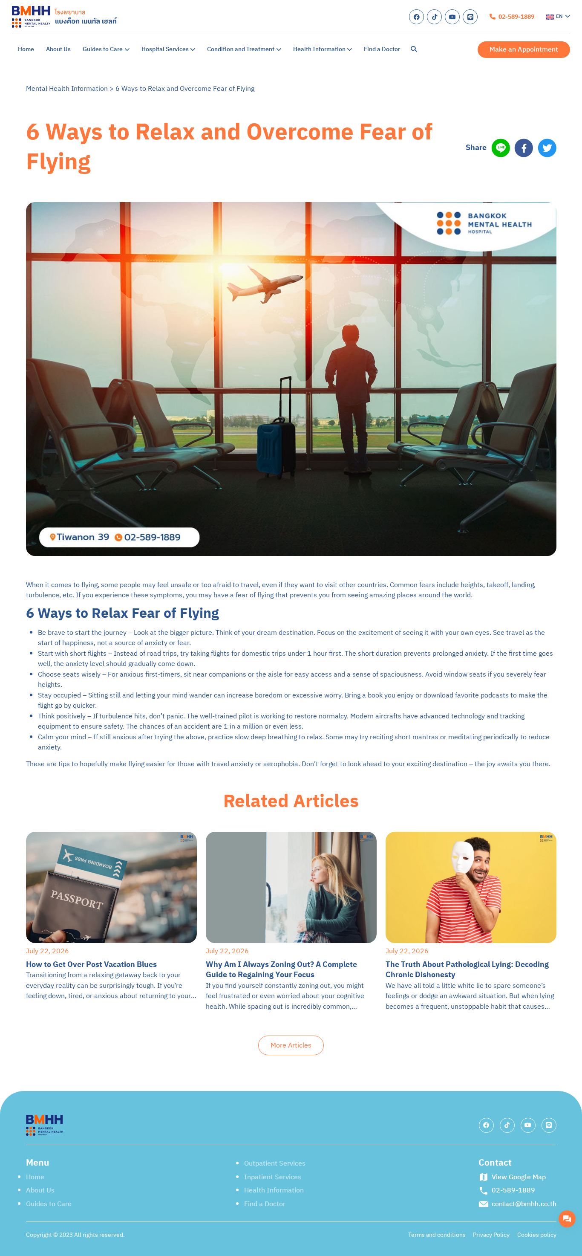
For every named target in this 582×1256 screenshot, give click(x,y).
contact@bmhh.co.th (524, 1204)
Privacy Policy (491, 1234)
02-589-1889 (515, 16)
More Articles (291, 1045)
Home (26, 49)
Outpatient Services (274, 1163)
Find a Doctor (382, 49)
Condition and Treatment (240, 49)
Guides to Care (103, 49)
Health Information (319, 49)
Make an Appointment (524, 49)
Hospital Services (165, 49)
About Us (58, 49)
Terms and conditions (437, 1234)
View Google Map (519, 1177)
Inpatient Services (272, 1177)
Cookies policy (536, 1234)
